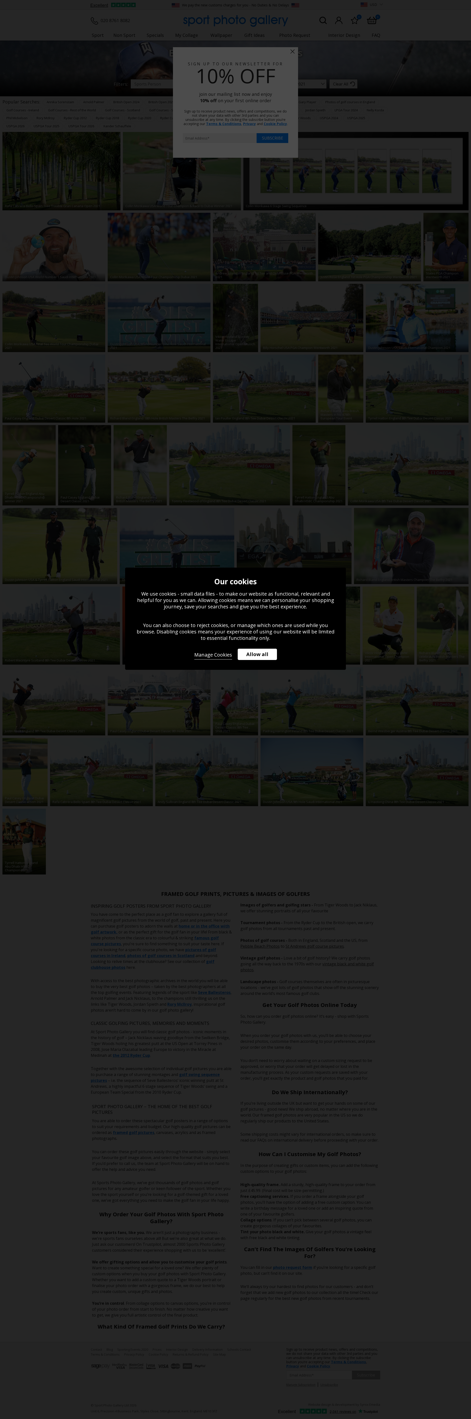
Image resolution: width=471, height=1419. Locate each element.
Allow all (257, 654)
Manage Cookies (213, 654)
